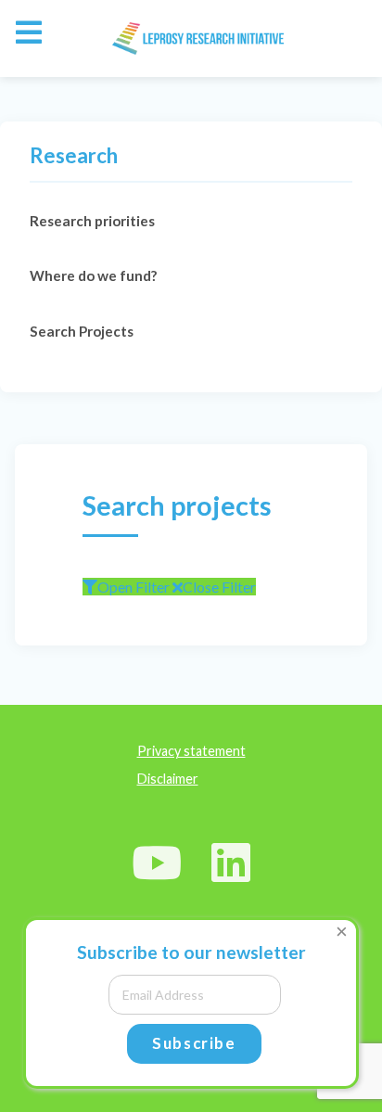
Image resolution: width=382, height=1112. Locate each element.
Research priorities (92, 220)
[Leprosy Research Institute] (190, 38)
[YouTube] (157, 862)
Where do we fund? (93, 275)
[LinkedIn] (231, 862)
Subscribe (194, 1043)
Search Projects (82, 331)
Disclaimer (167, 778)
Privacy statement (191, 751)
